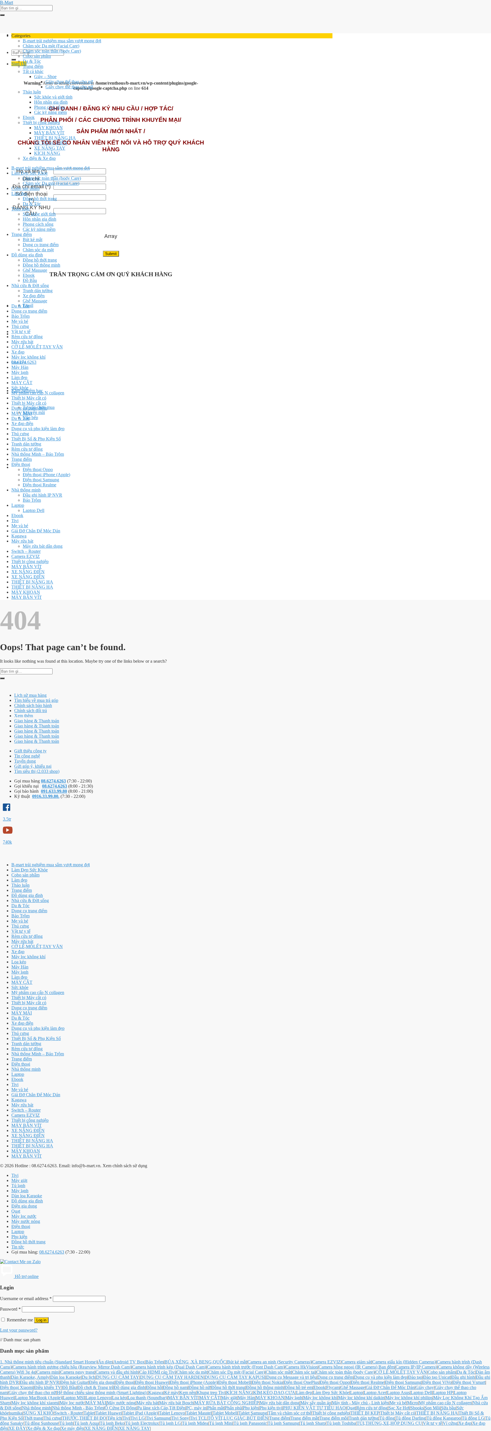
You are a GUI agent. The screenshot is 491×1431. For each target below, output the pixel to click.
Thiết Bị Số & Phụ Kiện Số (36, 438)
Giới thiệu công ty (30, 750)
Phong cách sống (49, 107)
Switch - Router (68, 1413)
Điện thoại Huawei (152, 1382)
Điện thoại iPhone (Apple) (46, 474)
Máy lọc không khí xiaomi (35, 1402)
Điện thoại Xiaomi (16, 1387)
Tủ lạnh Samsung (283, 1423)
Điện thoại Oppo (38, 469)
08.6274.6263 (53, 781)
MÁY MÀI (21, 413)
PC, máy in (196, 1407)
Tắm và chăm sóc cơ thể (289, 1413)
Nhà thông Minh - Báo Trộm (78, 1407)
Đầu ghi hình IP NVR (42, 495)
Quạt (15, 1211)
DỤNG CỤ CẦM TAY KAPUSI (235, 1377)
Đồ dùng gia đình (27, 254)
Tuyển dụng (25, 761)
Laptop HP (443, 1392)
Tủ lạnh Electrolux (142, 1423)
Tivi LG (137, 1418)
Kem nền (187, 1392)
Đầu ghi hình (463, 1377)
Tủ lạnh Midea (195, 1423)
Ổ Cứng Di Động (120, 1407)
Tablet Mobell (225, 1413)
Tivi (14, 520)
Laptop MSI (74, 1397)
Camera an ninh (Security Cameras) (279, 1361)
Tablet (89, 1413)
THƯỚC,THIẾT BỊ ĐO (84, 1418)
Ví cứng (450, 1423)
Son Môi (432, 1407)
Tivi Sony (180, 1418)
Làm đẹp (19, 193)
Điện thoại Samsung (41, 479)
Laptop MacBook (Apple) (38, 1397)
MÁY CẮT (21, 382)
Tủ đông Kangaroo (443, 1418)
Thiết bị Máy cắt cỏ (28, 398)
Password (10, 1309)
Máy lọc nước (23, 1216)
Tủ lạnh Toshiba (341, 1423)
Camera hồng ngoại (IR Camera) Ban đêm (357, 1367)
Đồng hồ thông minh (41, 265)
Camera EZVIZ (25, 556)
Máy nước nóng (25, 1221)
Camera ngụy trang (77, 1372)
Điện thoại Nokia (267, 1382)
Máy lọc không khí (28, 357)
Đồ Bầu (30, 280)
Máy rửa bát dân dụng (43, 546)
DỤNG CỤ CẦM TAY (117, 1377)
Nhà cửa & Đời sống (30, 285)
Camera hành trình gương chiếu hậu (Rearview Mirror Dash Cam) (72, 1367)
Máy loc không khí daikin (361, 1397)
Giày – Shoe (45, 76)
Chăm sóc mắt (278, 1372)
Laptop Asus (398, 1392)
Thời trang (33, 1418)
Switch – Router (26, 551)
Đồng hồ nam (175, 1387)
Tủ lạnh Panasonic (250, 1423)
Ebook (29, 117)
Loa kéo (18, 362)
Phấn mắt (215, 1407)
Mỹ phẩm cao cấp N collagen (37, 392)
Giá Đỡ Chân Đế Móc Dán (35, 530)
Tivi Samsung (158, 1418)
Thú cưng (20, 326)
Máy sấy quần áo (315, 1402)
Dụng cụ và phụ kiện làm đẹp (38, 428)
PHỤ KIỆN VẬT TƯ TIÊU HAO (314, 1407)
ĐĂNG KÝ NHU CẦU (32, 210)
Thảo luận (32, 91)
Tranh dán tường (38, 290)
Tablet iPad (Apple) (140, 1413)
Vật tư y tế (20, 331)
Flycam (333, 1387)
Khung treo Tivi (211, 1392)
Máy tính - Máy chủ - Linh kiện (360, 1402)
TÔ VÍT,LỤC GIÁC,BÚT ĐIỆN (238, 1418)
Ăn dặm (105, 1361)
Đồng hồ (154, 1387)
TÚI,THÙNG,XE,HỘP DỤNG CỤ (389, 1423)
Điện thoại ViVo (437, 1382)
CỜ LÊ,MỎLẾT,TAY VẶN (37, 346)
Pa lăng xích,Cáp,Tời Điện (161, 1407)
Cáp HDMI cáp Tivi (157, 1372)
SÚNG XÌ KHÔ (38, 1413)
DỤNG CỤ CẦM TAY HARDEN (172, 1377)
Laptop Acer (375, 1392)
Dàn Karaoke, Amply (30, 1377)
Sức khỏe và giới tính (53, 97)
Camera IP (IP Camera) (416, 1367)
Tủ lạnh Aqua (86, 1423)
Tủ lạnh (18, 1185)
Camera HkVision (301, 1367)
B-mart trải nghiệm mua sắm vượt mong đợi (62, 40)
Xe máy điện (72, 1428)
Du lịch (88, 1377)
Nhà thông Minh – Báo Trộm (37, 454)
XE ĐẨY (17, 1428)
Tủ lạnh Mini (221, 1423)
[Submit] (2, 15)
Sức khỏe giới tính (39, 214)
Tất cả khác (33, 71)
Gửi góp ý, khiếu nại (32, 766)
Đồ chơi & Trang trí (95, 1387)
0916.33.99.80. (45, 796)
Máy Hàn (19, 367)
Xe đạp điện (34, 295)
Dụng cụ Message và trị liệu (291, 1377)
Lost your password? (19, 1330)
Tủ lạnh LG (170, 1423)
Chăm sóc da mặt (38, 249)
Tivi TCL (198, 1418)
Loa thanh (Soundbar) (147, 1397)
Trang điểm (33, 66)
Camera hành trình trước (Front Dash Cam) (245, 1367)
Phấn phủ (233, 1407)
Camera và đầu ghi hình (116, 1372)
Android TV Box (129, 1361)
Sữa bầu (448, 1407)
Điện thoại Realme (39, 484)
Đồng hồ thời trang (40, 198)
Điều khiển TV (47, 1387)
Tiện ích (114, 1418)
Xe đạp (17, 352)
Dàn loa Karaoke (26, 1195)
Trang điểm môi (333, 1418)
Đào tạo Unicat (436, 1377)
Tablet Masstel (199, 1413)
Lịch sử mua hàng (30, 695)
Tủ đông (387, 1418)
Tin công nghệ (27, 756)
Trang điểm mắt (304, 1418)
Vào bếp (30, 417)
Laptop (17, 505)
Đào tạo (415, 1377)
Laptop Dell (33, 510)
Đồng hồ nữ (199, 1387)
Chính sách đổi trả (30, 710)
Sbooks (417, 1407)
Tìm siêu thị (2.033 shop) (36, 771)
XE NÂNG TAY (49, 148)
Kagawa (18, 536)
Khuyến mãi (34, 412)
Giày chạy (424, 1387)
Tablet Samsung (252, 1413)
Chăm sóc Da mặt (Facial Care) (51, 45)
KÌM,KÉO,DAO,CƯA (274, 1392)
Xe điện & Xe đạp (39, 158)
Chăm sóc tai (303, 1372)
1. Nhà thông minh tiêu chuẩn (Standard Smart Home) (48, 1361)
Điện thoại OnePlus (301, 1382)
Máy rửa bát (22, 341)
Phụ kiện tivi (270, 1407)
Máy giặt (19, 1180)
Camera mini (47, 1372)
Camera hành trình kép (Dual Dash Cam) (169, 1367)
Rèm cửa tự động (27, 336)
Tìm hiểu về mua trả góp (36, 700)
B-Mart (6, 2)
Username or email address (26, 1298)
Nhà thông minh (26, 490)
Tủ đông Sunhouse (41, 1423)
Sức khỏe (19, 387)
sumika (16, 1413)
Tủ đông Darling (411, 1418)
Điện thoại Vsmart (468, 1382)
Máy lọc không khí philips (408, 1397)
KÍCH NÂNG (47, 153)
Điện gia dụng (24, 1206)
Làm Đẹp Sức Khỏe (29, 173)
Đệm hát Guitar (74, 1382)
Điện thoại (20, 464)
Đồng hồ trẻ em (298, 1387)
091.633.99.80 (54, 791)
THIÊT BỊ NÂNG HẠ (55, 137)
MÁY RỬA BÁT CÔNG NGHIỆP (226, 1402)
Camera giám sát (356, 1361)
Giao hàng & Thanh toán (36, 720)
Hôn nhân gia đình (51, 102)
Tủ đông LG (473, 1418)
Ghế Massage (35, 270)
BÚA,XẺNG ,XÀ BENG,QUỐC (195, 1361)
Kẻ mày (171, 1392)
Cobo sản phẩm (37, 56)
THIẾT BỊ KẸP (364, 1413)
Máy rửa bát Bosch (176, 1402)
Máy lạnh (19, 372)
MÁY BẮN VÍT (49, 132)
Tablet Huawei (108, 1413)
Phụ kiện (19, 1236)
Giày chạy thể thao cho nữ (69, 81)
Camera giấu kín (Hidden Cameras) (404, 1361)
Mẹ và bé (19, 321)
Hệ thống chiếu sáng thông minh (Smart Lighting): (102, 1392)
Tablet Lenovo (172, 1413)
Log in (41, 1320)
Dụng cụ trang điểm (41, 244)
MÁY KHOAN (48, 127)
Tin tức (17, 1246)
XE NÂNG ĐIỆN (50, 143)
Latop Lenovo (98, 1397)
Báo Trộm (20, 316)
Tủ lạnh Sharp (313, 1423)
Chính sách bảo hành (33, 705)
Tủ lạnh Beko (112, 1423)
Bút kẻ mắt (32, 239)
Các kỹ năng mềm (50, 112)
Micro (412, 1402)
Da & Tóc (32, 61)
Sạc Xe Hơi (398, 1407)
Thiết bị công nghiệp (41, 122)
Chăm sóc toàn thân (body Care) (52, 51)
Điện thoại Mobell (234, 1382)
